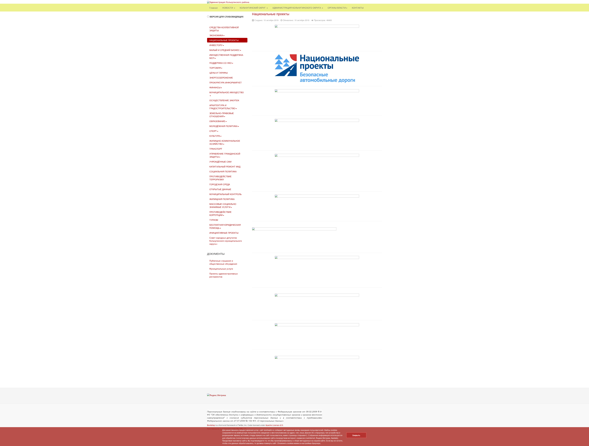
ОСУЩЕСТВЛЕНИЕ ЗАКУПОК (224, 100)
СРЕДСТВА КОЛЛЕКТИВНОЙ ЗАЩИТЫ (224, 29)
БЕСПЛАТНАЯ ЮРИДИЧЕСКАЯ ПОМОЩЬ (225, 226)
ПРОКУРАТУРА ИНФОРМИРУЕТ (225, 82)
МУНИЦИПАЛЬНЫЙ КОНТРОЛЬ (225, 194)
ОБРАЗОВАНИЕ (217, 121)
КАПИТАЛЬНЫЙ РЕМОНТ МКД (224, 166)
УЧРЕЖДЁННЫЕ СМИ (220, 161)
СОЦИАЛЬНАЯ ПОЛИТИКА (223, 171)
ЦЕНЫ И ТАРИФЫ (218, 72)
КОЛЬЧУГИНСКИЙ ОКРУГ (253, 7)
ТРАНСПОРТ (215, 148)
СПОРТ (213, 130)
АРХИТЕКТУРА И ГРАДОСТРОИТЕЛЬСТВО (222, 107)
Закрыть (356, 435)
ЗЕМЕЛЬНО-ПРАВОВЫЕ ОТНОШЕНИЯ (221, 115)
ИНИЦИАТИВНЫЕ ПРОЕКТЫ (223, 232)
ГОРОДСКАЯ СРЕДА (219, 184)
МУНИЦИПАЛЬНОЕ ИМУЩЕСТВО (226, 92)
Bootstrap (211, 425)
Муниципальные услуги (221, 268)
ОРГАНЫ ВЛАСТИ (337, 7)
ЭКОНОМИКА (216, 35)
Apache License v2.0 (274, 425)
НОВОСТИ (228, 7)
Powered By (368, 414)
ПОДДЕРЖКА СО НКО (220, 62)
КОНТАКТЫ (358, 7)
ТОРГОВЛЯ (215, 67)
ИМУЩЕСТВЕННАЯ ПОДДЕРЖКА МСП (226, 56)
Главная (213, 7)
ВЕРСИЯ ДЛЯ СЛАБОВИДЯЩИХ (226, 16)
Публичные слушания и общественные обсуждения (223, 262)
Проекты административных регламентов (223, 275)
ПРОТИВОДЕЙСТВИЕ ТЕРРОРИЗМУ (220, 178)
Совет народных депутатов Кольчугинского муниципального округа (225, 240)
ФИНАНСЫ (214, 87)
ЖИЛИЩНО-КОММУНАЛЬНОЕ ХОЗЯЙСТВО (224, 142)
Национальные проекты (270, 13)
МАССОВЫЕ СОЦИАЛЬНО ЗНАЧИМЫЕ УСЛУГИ (222, 205)
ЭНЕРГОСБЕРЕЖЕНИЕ (221, 77)
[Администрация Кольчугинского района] (228, 2)
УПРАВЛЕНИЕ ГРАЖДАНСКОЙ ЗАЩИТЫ (224, 155)
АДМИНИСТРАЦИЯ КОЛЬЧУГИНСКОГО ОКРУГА (296, 7)
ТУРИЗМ (213, 219)
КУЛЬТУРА (214, 135)
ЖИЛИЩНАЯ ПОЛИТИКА (222, 199)
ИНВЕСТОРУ (215, 45)
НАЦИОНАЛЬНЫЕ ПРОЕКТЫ (224, 40)
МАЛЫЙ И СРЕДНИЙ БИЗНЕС (224, 50)
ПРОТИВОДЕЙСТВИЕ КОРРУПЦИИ (220, 213)
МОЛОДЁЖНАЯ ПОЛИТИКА (223, 126)
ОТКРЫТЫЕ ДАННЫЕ (220, 189)
